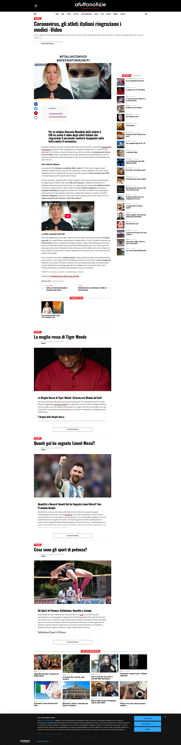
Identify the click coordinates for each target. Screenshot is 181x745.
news (62, 14)
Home (57, 14)
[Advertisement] (132, 59)
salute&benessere (86, 14)
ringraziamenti (58, 281)
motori (108, 14)
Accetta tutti (148, 718)
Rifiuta (147, 729)
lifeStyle (76, 14)
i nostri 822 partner (48, 720)
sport (96, 14)
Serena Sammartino (47, 43)
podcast (122, 14)
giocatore (68, 514)
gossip (69, 14)
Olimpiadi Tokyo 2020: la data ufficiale (64, 276)
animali (115, 14)
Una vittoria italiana (56, 113)
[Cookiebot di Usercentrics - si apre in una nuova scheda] (25, 741)
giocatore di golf (60, 404)
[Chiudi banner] (165, 716)
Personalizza (146, 724)
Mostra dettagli (43, 741)
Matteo (43, 343)
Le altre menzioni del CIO (58, 116)
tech (102, 14)
